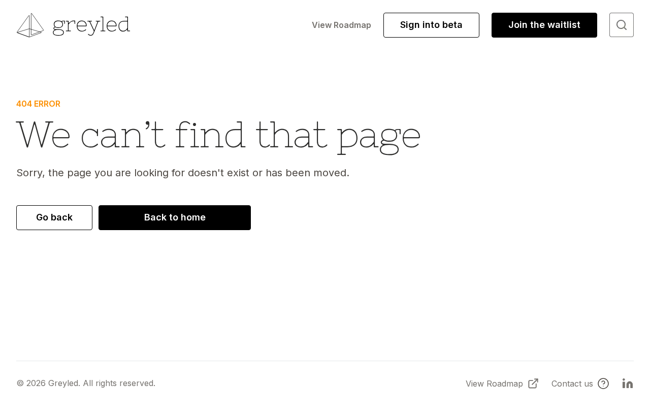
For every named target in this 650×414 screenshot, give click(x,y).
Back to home (175, 217)
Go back (54, 217)
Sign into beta (431, 24)
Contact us (572, 383)
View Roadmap (341, 25)
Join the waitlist (544, 24)
